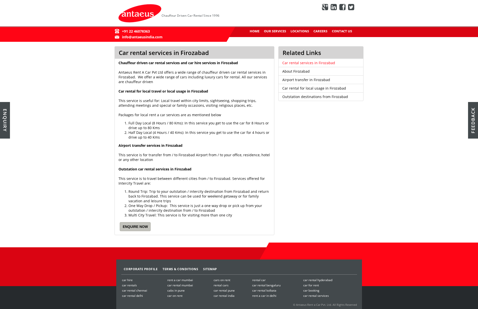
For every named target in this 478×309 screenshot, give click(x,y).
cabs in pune (176, 290)
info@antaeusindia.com (142, 37)
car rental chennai (134, 290)
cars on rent (222, 280)
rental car (259, 280)
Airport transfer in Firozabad (306, 79)
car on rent (174, 296)
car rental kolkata (264, 290)
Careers (320, 31)
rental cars (221, 285)
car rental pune (224, 290)
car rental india (224, 296)
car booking (311, 290)
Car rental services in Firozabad (308, 62)
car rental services (316, 296)
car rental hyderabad (317, 280)
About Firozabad (296, 71)
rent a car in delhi (264, 296)
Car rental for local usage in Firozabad (314, 88)
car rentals (129, 285)
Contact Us (342, 31)
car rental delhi (132, 296)
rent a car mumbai (180, 280)
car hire (127, 280)
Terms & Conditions (180, 269)
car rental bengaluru (266, 285)
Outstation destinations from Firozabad (315, 96)
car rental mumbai (180, 285)
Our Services (275, 31)
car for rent (311, 285)
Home (254, 31)
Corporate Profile (141, 269)
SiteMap (210, 269)
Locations (300, 31)
